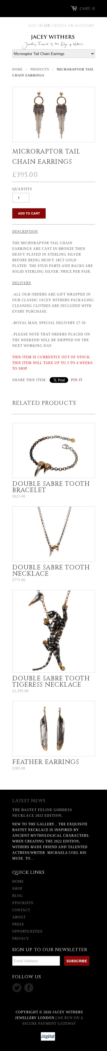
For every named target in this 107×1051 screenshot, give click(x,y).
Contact (21, 910)
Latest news (28, 801)
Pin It (76, 380)
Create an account (73, 25)
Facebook (28, 987)
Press (18, 924)
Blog (17, 896)
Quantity (22, 189)
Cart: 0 (87, 8)
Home (18, 882)
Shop (17, 889)
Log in (35, 25)
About (19, 917)
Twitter (16, 987)
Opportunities (27, 931)
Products (40, 69)
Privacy (20, 939)
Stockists (22, 903)
